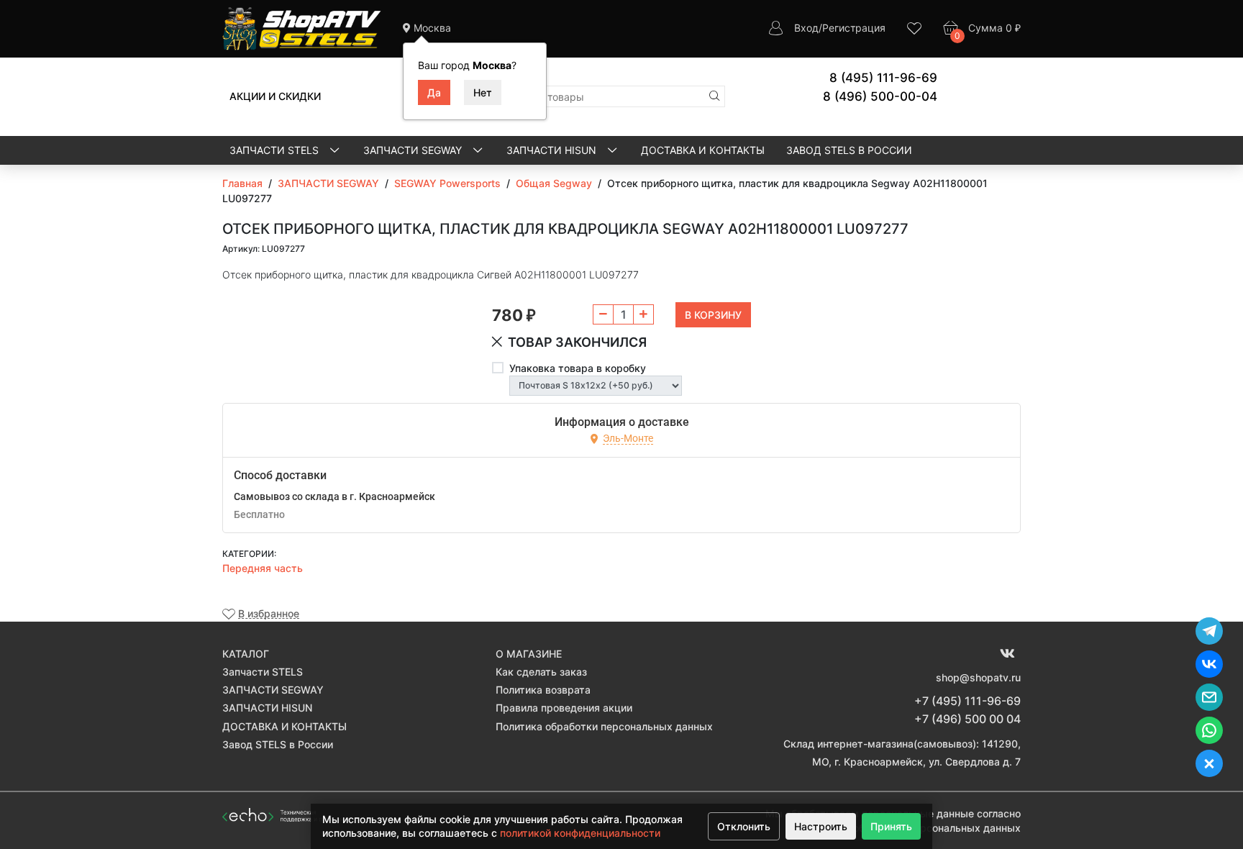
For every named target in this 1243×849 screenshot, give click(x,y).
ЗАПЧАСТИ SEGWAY (414, 150)
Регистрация (853, 28)
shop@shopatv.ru (978, 677)
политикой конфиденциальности (580, 833)
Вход (806, 28)
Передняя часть (262, 568)
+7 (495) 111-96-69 (967, 701)
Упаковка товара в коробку (577, 368)
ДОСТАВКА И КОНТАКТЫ (703, 150)
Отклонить (743, 826)
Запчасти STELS (275, 150)
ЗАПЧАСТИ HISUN (552, 150)
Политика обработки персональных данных (604, 726)
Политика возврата (543, 690)
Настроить (820, 826)
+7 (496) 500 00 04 (967, 719)
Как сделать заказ (541, 672)
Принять (891, 826)
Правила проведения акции (564, 708)
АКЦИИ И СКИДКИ (275, 96)
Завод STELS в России (849, 150)
